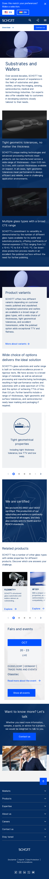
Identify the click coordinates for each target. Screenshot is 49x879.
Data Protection (32, 860)
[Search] (30, 20)
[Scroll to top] (43, 781)
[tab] (13, 474)
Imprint (21, 860)
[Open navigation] (45, 20)
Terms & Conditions (24, 862)
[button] (24, 791)
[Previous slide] (8, 474)
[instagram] (20, 872)
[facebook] (16, 872)
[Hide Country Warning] (45, 3)
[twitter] (29, 872)
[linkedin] (24, 872)
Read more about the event (22, 680)
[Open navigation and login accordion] (37, 20)
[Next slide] (40, 474)
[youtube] (33, 872)
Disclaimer (12, 860)
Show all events (21, 692)
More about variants (16, 343)
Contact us (40, 27)
